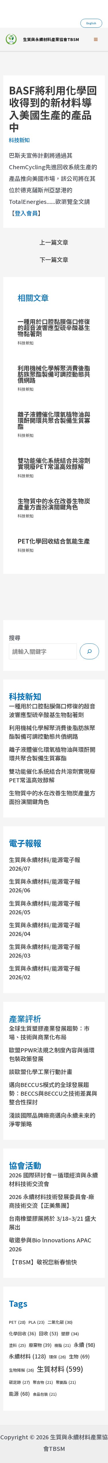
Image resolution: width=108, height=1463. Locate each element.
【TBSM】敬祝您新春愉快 (43, 1262)
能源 (19, 1393)
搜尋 (14, 637)
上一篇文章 (53, 242)
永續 (84, 1344)
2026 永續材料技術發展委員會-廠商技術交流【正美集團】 (51, 1200)
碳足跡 (19, 1382)
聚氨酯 (66, 1382)
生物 (79, 1356)
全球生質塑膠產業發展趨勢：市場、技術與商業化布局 (49, 1032)
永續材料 (27, 1356)
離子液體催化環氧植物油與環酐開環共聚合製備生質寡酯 (54, 420)
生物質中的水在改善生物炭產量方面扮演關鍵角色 (54, 503)
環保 (57, 1357)
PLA (37, 1322)
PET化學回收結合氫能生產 (54, 541)
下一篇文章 (53, 260)
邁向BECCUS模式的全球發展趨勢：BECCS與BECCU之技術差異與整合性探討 (53, 1093)
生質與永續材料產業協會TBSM (51, 39)
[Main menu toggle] (95, 39)
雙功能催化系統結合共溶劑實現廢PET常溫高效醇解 (54, 463)
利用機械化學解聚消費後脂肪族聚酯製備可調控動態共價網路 (54, 374)
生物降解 (21, 1370)
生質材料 (60, 1369)
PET (17, 1322)
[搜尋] (89, 651)
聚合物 (43, 1382)
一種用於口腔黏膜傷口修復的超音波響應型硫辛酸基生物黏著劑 (54, 327)
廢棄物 (40, 1345)
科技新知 (19, 140)
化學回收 (22, 1333)
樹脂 (62, 1345)
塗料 (17, 1345)
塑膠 (70, 1333)
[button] (91, 23)
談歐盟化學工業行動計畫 (40, 1071)
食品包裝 (45, 1394)
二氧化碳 (60, 1322)
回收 (48, 1333)
